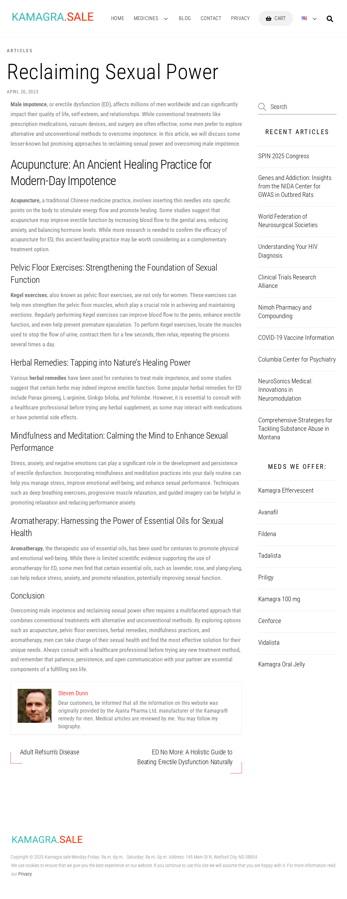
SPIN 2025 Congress (283, 156)
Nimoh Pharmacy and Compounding (284, 312)
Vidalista (269, 642)
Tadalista (269, 555)
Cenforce (269, 621)
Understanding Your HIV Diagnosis (288, 251)
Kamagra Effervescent (286, 490)
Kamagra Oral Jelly (281, 664)
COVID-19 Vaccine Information (296, 338)
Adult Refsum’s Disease (49, 752)
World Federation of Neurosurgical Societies (288, 221)
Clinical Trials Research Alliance (287, 282)
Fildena (267, 534)
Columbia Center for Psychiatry (297, 359)
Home (117, 18)
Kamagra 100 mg (279, 599)
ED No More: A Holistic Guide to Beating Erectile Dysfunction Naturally (184, 757)
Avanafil (268, 512)
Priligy (265, 577)
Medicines (146, 18)
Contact (211, 18)
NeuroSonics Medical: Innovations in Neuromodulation (285, 390)
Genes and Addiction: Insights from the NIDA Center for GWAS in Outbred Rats (294, 186)
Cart (279, 18)
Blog (185, 18)
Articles (20, 50)
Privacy (240, 18)
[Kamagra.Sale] (53, 19)
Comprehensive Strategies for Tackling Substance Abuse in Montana (295, 429)
